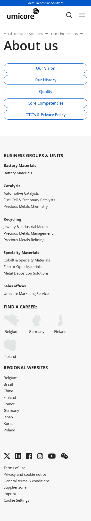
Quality (45, 91)
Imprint (10, 493)
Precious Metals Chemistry (26, 206)
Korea (8, 423)
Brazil (8, 384)
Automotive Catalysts (21, 193)
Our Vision (45, 68)
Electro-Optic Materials (22, 266)
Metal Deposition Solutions (23, 33)
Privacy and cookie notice (25, 474)
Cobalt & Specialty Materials (27, 260)
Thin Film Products (64, 33)
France (9, 403)
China (8, 390)
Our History (45, 80)
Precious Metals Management (28, 233)
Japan (8, 416)
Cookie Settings (16, 500)
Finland (60, 331)
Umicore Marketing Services (27, 293)
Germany (36, 331)
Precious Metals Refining (24, 239)
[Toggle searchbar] (69, 15)
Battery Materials (18, 172)
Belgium (11, 331)
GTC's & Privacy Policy (45, 114)
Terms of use (14, 467)
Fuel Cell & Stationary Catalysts (29, 199)
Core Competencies (46, 103)
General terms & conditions (27, 480)
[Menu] (82, 15)
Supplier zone (15, 487)
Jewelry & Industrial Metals (26, 226)
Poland (10, 356)
